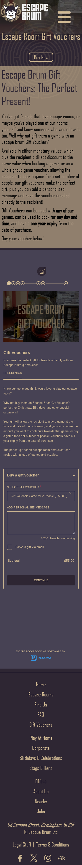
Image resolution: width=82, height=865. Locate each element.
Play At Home (41, 738)
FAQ (41, 714)
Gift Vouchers (41, 724)
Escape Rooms (41, 694)
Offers (40, 781)
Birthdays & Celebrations (41, 758)
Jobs (41, 811)
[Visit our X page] (34, 858)
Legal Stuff (22, 844)
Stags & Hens (40, 768)
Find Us (41, 704)
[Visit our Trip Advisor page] (61, 858)
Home (41, 684)
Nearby (41, 801)
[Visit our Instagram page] (47, 858)
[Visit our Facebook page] (20, 858)
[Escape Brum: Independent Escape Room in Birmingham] (24, 22)
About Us (41, 791)
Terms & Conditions (52, 844)
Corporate (41, 748)
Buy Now (41, 57)
